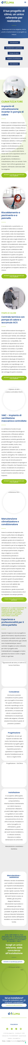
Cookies (8, 1041)
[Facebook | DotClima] (7, 1029)
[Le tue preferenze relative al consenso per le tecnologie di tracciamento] (25, 1042)
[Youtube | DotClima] (20, 1029)
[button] (25, 2)
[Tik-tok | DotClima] (16, 1029)
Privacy (4, 1041)
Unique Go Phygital (21, 1041)
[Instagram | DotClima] (12, 1029)
